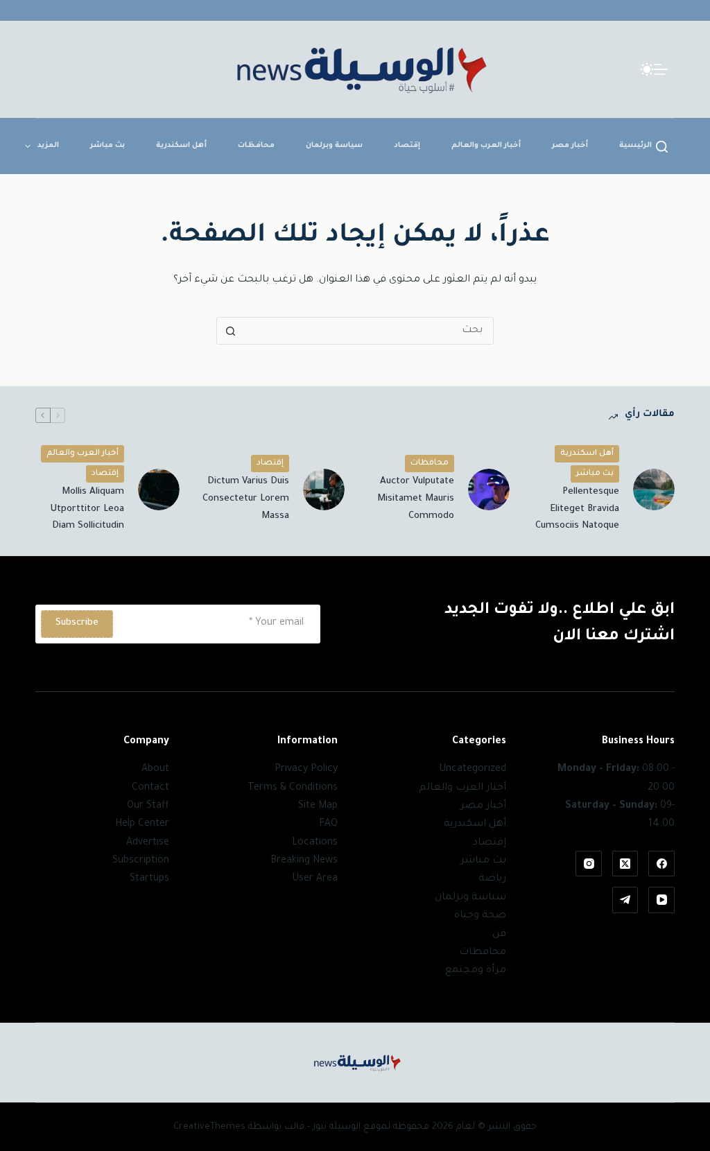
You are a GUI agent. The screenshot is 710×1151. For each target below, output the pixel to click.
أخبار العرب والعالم (486, 145)
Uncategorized (472, 769)
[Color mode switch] (647, 69)
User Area (315, 879)
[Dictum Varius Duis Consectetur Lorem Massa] (324, 489)
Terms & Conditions (293, 788)
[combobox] (368, 331)
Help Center (142, 824)
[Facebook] (661, 864)
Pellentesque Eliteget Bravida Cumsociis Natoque (577, 509)
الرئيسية (635, 145)
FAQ (328, 824)
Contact (150, 788)
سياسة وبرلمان (334, 145)
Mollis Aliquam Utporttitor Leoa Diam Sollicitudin (87, 509)
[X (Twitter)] (625, 864)
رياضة (492, 879)
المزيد (48, 145)
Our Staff (148, 806)
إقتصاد (407, 145)
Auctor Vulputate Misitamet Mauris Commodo (415, 498)
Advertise (147, 843)
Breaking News (304, 861)
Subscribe (76, 623)
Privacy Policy (306, 769)
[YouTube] (661, 900)
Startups (149, 879)
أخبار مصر (570, 145)
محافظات (256, 145)
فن (499, 934)
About (155, 769)
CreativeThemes (209, 1127)
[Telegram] (625, 900)
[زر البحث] (230, 331)
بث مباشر (107, 145)
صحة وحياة (480, 915)
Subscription (140, 861)
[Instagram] (588, 864)
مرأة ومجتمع (475, 970)
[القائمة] (661, 69)
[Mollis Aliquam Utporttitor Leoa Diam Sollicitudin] (159, 489)
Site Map (318, 806)
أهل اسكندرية (181, 145)
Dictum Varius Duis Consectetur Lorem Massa (245, 498)
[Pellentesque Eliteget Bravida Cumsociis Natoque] (654, 489)
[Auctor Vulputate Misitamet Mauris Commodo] (489, 489)
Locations (315, 843)
